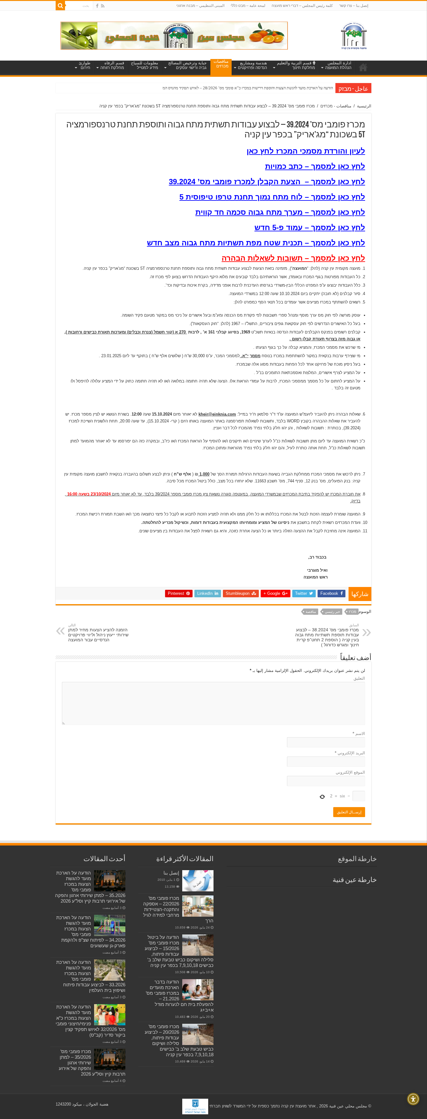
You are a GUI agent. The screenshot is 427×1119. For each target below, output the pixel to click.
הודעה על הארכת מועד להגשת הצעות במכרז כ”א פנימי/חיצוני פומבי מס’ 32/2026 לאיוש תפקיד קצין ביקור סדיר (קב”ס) (90, 1021)
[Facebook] (97, 6)
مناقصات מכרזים (221, 63)
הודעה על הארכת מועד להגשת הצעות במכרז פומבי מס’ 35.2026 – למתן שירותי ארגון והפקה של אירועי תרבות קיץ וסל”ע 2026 (90, 887)
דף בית (363, 67)
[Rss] (102, 6)
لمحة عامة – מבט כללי (248, 5)
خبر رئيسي (332, 612)
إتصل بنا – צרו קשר (353, 5)
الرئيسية (364, 106)
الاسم (359, 733)
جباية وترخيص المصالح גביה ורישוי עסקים (187, 65)
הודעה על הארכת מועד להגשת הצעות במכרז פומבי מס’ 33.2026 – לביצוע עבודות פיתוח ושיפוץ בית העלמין (90, 976)
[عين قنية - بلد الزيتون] (174, 35)
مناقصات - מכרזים (335, 106)
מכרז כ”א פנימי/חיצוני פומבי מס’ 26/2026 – (299, 88)
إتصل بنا (171, 872)
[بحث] (60, 5)
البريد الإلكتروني (350, 753)
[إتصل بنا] (198, 880)
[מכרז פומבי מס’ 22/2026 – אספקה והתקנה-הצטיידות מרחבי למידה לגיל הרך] (198, 906)
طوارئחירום (84, 65)
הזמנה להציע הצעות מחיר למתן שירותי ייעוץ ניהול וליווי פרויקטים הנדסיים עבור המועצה (98, 632)
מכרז (352, 612)
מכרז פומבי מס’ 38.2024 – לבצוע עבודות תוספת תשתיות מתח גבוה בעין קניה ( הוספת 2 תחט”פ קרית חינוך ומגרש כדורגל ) (327, 635)
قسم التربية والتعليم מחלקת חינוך (296, 65)
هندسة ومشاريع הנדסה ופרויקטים (252, 65)
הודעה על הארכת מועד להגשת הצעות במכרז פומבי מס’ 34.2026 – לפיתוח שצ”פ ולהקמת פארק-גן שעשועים (90, 931)
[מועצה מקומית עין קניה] (354, 34)
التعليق (359, 678)
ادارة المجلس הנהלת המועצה (338, 65)
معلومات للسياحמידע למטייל (144, 65)
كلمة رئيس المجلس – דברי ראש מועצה (302, 5)
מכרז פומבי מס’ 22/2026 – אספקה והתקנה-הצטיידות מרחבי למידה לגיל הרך (178, 909)
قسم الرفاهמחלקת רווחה (112, 65)
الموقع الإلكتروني (350, 772)
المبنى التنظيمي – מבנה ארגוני (200, 5)
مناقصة (311, 612)
